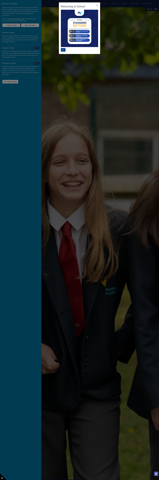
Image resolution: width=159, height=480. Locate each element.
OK (63, 50)
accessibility (156, 474)
